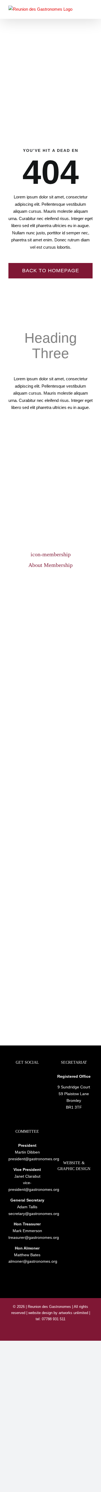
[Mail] (34, 1077)
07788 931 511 (53, 1319)
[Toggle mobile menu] (90, 9)
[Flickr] (27, 1077)
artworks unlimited (74, 1313)
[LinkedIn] (19, 1077)
